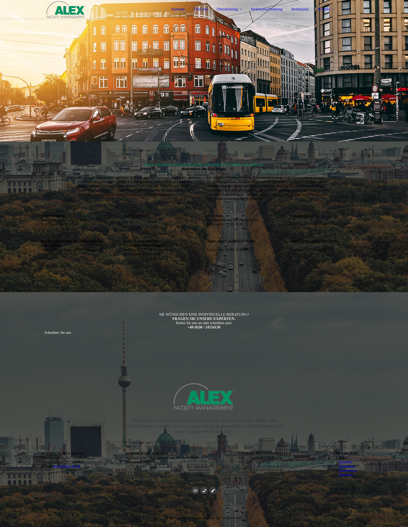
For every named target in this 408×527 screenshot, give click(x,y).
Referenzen (300, 9)
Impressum (347, 466)
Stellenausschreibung (266, 9)
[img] (82, 16)
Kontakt (324, 9)
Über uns (201, 9)
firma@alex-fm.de (66, 466)
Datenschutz (348, 471)
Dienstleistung (227, 9)
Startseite (178, 9)
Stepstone (346, 475)
